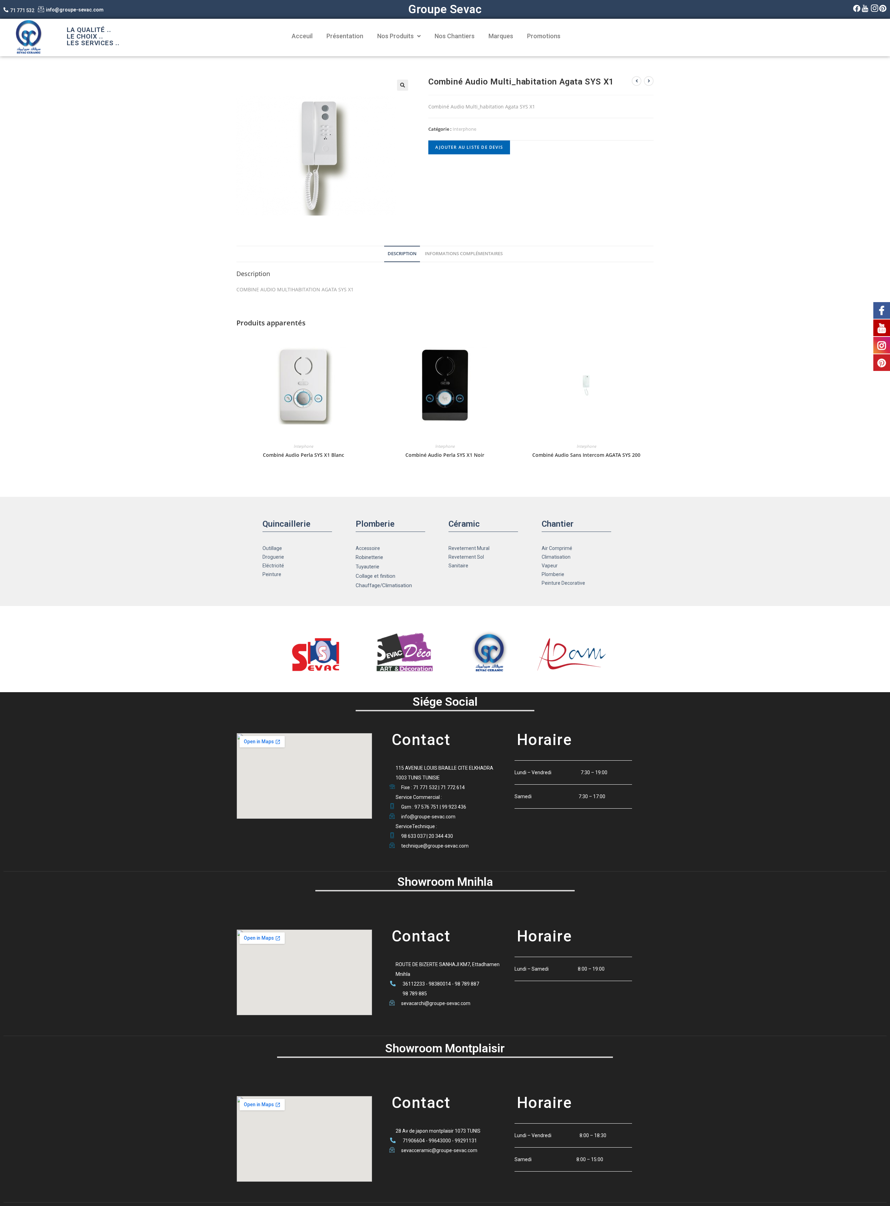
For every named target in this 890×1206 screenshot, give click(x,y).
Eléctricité (273, 565)
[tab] (402, 254)
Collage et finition (375, 576)
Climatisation (556, 557)
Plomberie (553, 574)
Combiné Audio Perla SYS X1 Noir (444, 455)
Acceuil (302, 36)
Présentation (344, 36)
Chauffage (368, 585)
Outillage (272, 548)
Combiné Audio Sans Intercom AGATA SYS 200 (586, 455)
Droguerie (273, 557)
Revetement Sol (466, 557)
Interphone (464, 129)
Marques (500, 36)
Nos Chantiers (455, 36)
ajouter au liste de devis (469, 147)
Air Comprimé (557, 548)
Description (402, 254)
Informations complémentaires (464, 254)
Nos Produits (395, 36)
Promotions (543, 36)
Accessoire (368, 548)
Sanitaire (458, 565)
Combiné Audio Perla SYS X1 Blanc (303, 455)
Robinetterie (369, 557)
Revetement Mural (469, 548)
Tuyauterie (367, 567)
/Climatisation (396, 585)
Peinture (271, 574)
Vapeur (550, 565)
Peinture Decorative (563, 583)
